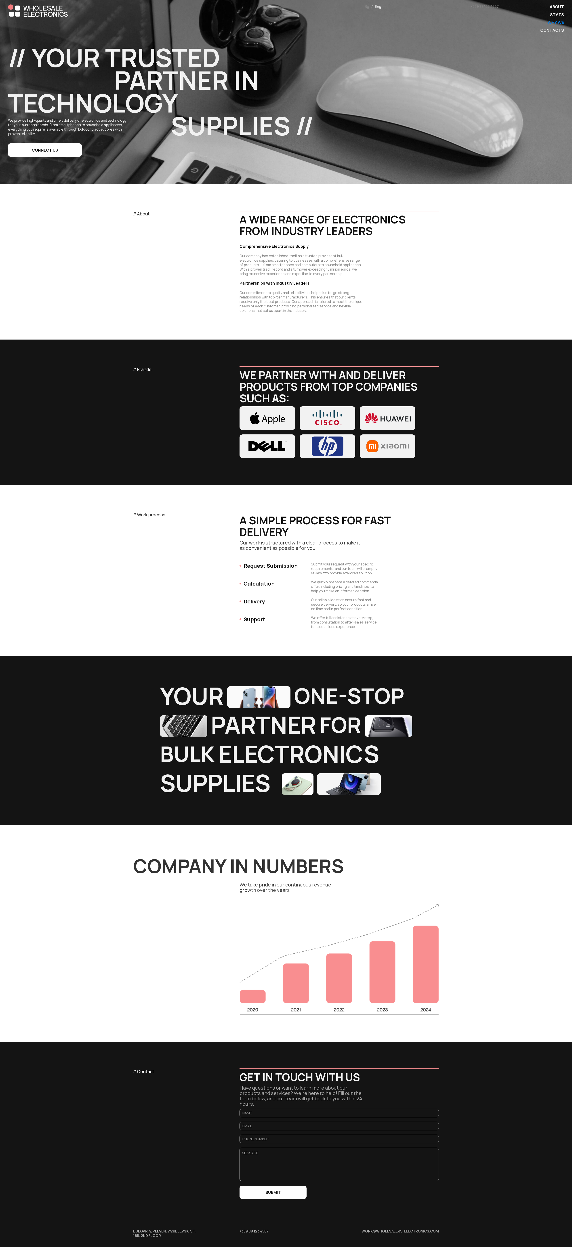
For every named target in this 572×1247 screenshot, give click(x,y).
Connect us (45, 150)
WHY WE (556, 22)
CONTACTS (552, 30)
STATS (557, 14)
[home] (38, 10)
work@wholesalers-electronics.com (400, 1231)
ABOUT (557, 6)
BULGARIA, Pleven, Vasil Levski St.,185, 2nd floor (165, 1233)
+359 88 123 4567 (254, 1231)
